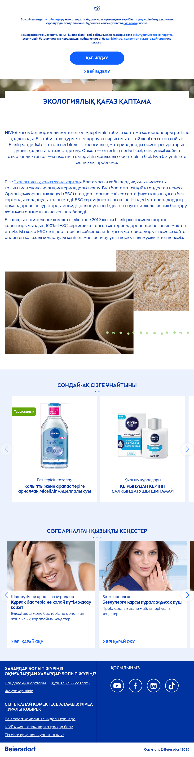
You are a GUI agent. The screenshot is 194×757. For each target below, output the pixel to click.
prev (6, 449)
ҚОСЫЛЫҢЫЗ (125, 668)
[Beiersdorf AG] (20, 749)
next (187, 449)
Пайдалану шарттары (25, 683)
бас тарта (130, 23)
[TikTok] (172, 685)
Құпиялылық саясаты (70, 683)
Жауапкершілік (19, 691)
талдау (138, 19)
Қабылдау (97, 58)
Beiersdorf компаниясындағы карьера (40, 719)
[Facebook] (135, 685)
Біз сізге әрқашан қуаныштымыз (34, 735)
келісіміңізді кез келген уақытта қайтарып (136, 38)
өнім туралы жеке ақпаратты (153, 35)
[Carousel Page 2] (98, 391)
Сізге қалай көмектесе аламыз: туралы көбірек (49, 707)
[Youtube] (117, 685)
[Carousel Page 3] (100, 537)
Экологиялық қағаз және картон (47, 182)
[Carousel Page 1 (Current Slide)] (95, 391)
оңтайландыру (54, 19)
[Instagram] (153, 685)
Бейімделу (98, 71)
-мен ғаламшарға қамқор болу (39, 726)
